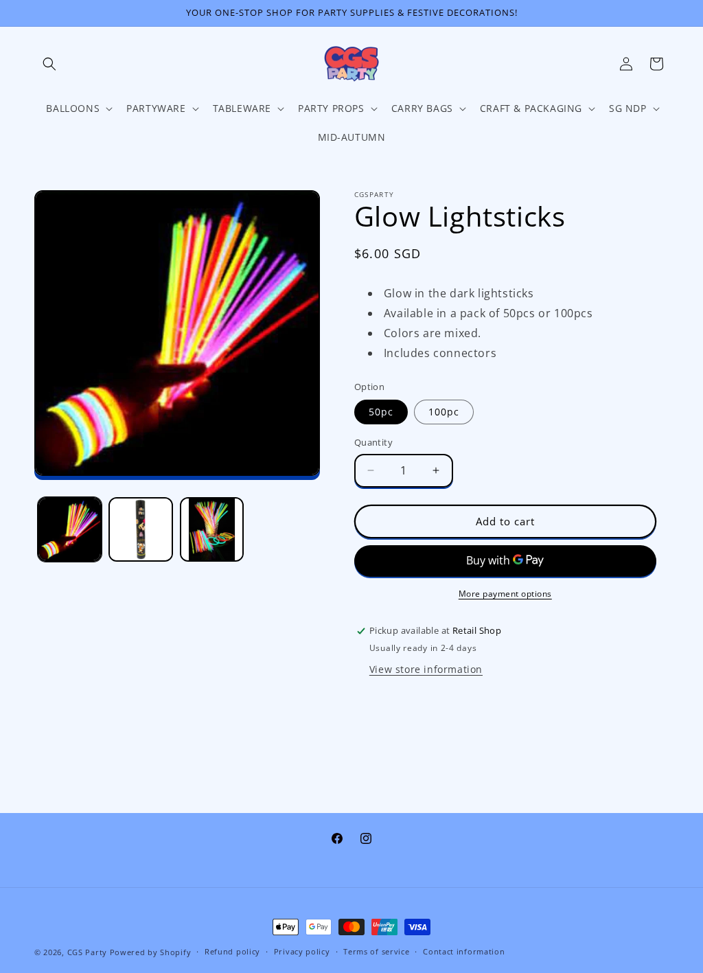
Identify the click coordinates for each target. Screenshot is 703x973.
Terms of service (376, 951)
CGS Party (87, 952)
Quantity (373, 442)
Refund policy (232, 951)
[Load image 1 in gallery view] (70, 529)
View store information (426, 669)
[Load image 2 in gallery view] (140, 529)
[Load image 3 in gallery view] (212, 529)
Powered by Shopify (151, 952)
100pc (443, 411)
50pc (381, 411)
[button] (49, 64)
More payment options (505, 593)
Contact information (464, 951)
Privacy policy (302, 951)
